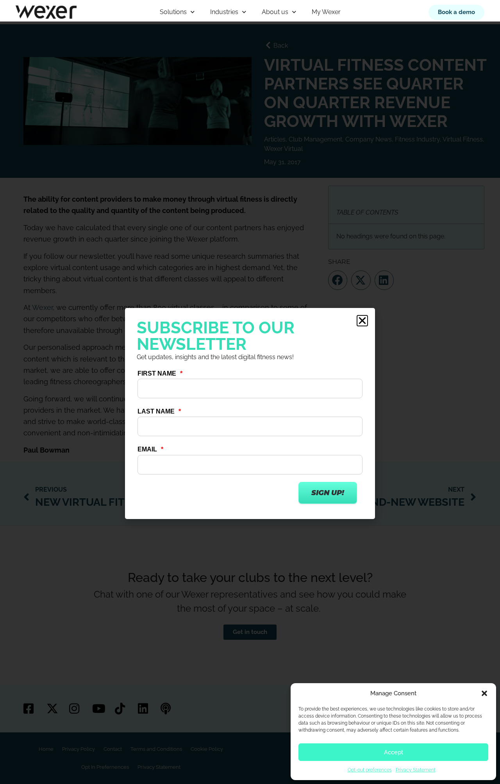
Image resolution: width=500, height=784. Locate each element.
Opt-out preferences (370, 770)
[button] (484, 693)
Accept (393, 752)
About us (275, 12)
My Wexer (326, 12)
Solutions (173, 12)
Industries (224, 12)
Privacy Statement (416, 770)
